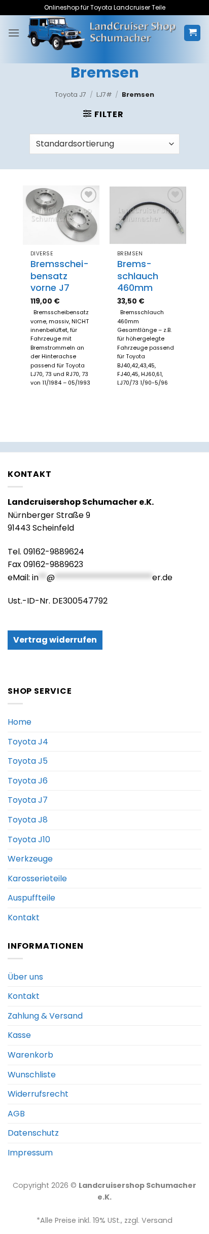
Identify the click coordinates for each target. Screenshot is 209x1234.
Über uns (25, 977)
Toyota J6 (28, 781)
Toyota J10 (29, 839)
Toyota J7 (70, 94)
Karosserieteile (37, 878)
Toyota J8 (28, 820)
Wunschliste (32, 1074)
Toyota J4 (28, 741)
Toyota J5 (28, 761)
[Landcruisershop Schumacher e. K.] (101, 33)
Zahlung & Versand (45, 1016)
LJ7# (104, 94)
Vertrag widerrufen (55, 640)
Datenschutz (33, 1133)
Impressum (30, 1152)
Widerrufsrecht (38, 1094)
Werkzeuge (30, 859)
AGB (16, 1113)
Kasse (19, 1035)
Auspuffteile (31, 898)
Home (19, 722)
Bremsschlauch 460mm (137, 275)
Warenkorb (30, 1055)
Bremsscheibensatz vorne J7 (59, 275)
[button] (14, 32)
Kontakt (24, 917)
